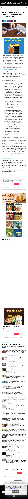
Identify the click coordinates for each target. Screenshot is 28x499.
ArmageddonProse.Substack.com (10, 69)
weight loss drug (6, 167)
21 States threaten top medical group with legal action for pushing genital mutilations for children (16, 419)
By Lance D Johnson (14, 355)
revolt (21, 163)
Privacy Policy (13, 488)
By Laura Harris (13, 444)
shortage (8, 165)
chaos (17, 160)
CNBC (5, 80)
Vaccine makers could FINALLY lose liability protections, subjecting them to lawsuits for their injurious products (15, 352)
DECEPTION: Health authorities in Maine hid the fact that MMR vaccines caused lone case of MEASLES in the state (16, 359)
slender (13, 165)
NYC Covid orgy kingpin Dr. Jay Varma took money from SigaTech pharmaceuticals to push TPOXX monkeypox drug (16, 430)
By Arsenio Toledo (14, 378)
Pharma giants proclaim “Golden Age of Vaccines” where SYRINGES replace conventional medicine (14, 387)
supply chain (18, 165)
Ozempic (8, 162)
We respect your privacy (18, 480)
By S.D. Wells (13, 403)
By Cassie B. (13, 438)
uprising (24, 165)
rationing (17, 163)
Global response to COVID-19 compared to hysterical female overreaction (15, 436)
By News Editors (13, 349)
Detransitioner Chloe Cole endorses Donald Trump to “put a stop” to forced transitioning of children (16, 441)
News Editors (10, 18)
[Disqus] (14, 258)
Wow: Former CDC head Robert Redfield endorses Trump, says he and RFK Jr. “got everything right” (15, 448)
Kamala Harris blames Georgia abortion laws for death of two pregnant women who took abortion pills (15, 454)
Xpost (11, 167)
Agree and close (15, 491)
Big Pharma (12, 160)
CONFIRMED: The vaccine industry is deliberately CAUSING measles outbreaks (15, 425)
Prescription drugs (9, 163)
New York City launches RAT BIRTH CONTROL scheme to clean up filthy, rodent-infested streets (15, 370)
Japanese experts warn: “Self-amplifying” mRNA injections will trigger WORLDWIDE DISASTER (15, 407)
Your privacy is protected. (7, 187)
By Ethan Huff (13, 372)
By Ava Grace (13, 361)
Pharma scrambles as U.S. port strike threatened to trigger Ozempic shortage (14, 364)
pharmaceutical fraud (15, 162)
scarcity (4, 165)
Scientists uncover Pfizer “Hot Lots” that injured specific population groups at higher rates (15, 413)
